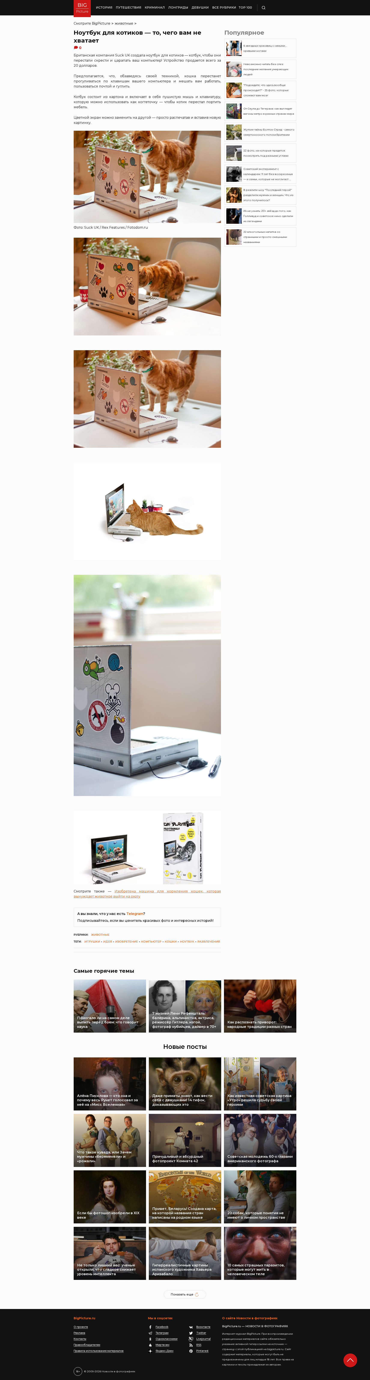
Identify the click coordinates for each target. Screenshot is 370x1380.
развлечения (208, 941)
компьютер (151, 941)
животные (124, 23)
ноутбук (187, 941)
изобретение (126, 941)
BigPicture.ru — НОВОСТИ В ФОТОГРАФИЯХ (255, 1326)
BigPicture (101, 23)
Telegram (134, 914)
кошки (171, 941)
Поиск (276, 8)
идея (107, 941)
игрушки (92, 941)
